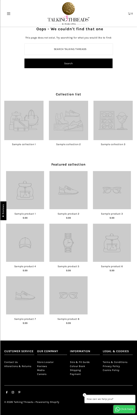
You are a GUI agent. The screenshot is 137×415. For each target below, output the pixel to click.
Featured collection (68, 164)
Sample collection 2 (68, 144)
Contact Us (11, 362)
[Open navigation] (10, 13)
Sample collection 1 (24, 144)
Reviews (42, 366)
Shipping (75, 370)
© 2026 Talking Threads (18, 402)
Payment (75, 374)
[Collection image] (24, 138)
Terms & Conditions (115, 362)
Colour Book (77, 366)
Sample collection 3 (113, 144)
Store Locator (45, 362)
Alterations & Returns (17, 366)
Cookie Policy (111, 370)
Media (41, 370)
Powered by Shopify (47, 402)
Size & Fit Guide (80, 362)
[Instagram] (13, 393)
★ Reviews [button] (3, 210)
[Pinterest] (19, 393)
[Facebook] (6, 393)
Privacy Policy (111, 366)
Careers (42, 374)
